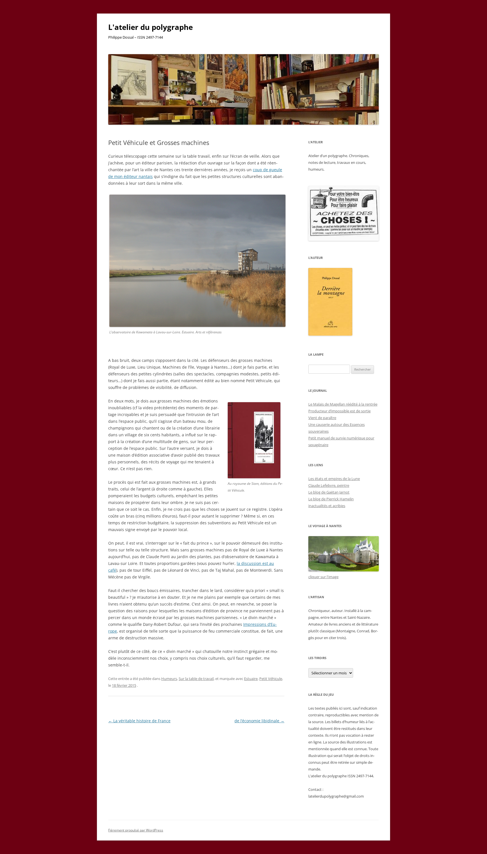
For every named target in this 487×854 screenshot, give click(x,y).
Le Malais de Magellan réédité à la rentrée (342, 404)
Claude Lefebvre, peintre (328, 485)
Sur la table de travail (196, 678)
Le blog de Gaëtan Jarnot (328, 492)
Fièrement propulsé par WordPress (135, 830)
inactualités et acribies (326, 505)
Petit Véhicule (270, 678)
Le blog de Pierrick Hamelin (331, 498)
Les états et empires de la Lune (334, 478)
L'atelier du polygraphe (150, 27)
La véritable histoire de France (139, 720)
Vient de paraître (322, 417)
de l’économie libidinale (259, 720)
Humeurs (169, 678)
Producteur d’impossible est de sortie (339, 410)
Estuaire (251, 678)
